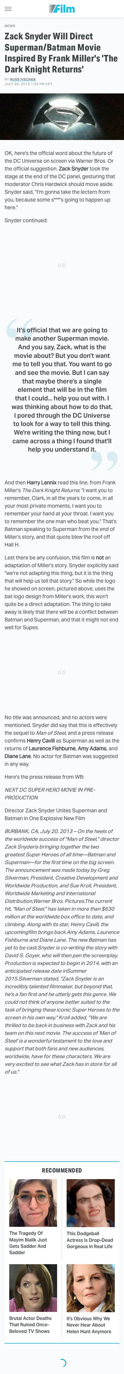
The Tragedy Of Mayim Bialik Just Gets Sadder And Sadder (28, 1243)
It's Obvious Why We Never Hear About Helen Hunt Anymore (89, 1325)
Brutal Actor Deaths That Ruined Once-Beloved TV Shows (30, 1324)
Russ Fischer (23, 79)
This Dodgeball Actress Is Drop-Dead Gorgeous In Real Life (90, 1240)
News (10, 26)
